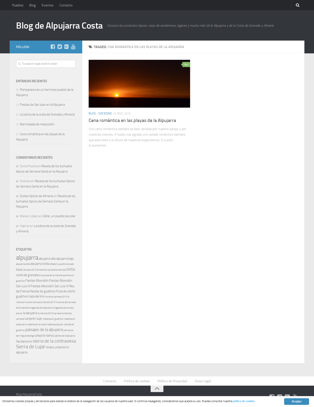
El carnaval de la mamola (50, 275)
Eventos (47, 5)
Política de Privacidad (172, 381)
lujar (39, 319)
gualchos (22, 296)
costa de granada (27, 275)
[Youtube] (73, 46)
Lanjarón (30, 319)
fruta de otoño (65, 291)
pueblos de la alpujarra (64, 335)
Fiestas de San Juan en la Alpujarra (42, 105)
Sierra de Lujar (30, 347)
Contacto (65, 5)
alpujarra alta (47, 259)
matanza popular (55, 324)
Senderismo (24, 341)
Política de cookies (137, 381)
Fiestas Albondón (36, 281)
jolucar (19, 313)
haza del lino (36, 296)
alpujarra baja (64, 259)
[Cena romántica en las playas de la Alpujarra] (139, 84)
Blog (32, 5)
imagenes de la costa (63, 307)
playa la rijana (44, 335)
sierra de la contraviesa (54, 341)
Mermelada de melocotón (37, 124)
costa (70, 269)
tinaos (50, 347)
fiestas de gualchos (43, 291)
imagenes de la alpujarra (41, 307)
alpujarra (27, 257)
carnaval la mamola (56, 269)
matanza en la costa (36, 324)
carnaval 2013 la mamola (34, 269)
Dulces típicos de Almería (36, 196)
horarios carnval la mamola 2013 (39, 302)
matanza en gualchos (53, 319)
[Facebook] (52, 46)
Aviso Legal (203, 381)
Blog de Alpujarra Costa (59, 25)
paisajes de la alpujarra (44, 329)
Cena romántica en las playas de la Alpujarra (132, 120)
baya (19, 269)
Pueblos (17, 5)
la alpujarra (30, 313)
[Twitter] (59, 46)
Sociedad (105, 113)
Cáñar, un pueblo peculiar (59, 216)
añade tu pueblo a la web (62, 264)
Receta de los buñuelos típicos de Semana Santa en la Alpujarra (45, 201)
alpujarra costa (39, 264)
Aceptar (296, 401)
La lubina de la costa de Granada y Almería (47, 114)
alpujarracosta (23, 264)
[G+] (66, 46)
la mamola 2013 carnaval (49, 313)
